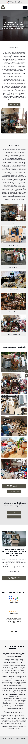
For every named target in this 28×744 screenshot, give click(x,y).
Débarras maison (13, 267)
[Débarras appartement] (13, 212)
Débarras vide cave (14, 289)
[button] (11, 631)
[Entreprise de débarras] (13, 323)
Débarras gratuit (13, 245)
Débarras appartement (14, 223)
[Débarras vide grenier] (13, 301)
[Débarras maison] (13, 256)
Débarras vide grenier (13, 312)
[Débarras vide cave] (13, 279)
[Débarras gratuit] (13, 234)
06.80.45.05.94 (16, 1)
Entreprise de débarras (14, 334)
